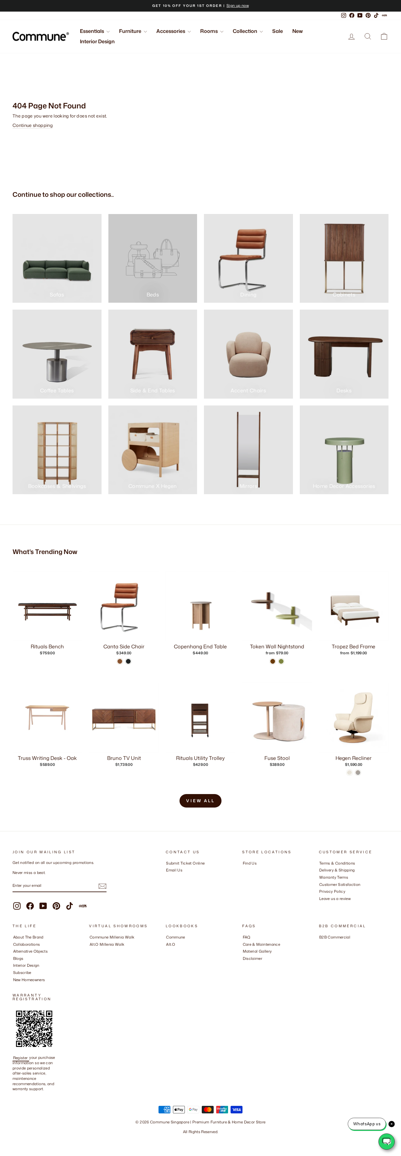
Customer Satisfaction (339, 884)
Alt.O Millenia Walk (107, 944)
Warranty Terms (333, 877)
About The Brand (28, 937)
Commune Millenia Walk (112, 937)
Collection (245, 31)
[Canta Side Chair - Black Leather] (128, 661)
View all (200, 800)
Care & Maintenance (261, 944)
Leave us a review (335, 898)
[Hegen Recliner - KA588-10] (358, 773)
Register (21, 1057)
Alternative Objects (30, 951)
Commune (175, 937)
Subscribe (22, 972)
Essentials (92, 31)
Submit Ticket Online (185, 863)
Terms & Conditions (337, 863)
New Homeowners (29, 979)
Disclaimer (253, 958)
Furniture (130, 31)
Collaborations (26, 944)
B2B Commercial (334, 937)
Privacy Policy (332, 891)
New (297, 31)
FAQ (247, 937)
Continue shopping (33, 125)
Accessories (171, 31)
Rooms (209, 31)
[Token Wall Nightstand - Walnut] (273, 661)
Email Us (174, 870)
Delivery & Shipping (337, 870)
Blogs (18, 958)
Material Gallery (257, 951)
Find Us (250, 863)
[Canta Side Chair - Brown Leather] (120, 661)
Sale (277, 31)
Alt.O (170, 944)
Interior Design (97, 41)
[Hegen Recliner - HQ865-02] (349, 773)
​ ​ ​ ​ (244, 965)
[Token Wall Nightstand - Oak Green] (281, 661)
